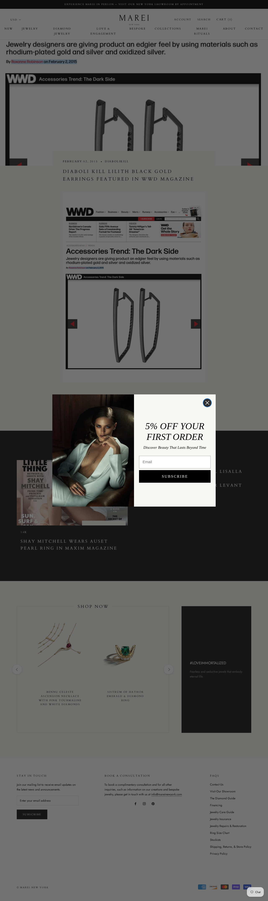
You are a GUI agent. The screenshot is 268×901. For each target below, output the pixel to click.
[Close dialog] (207, 403)
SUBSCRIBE (175, 476)
